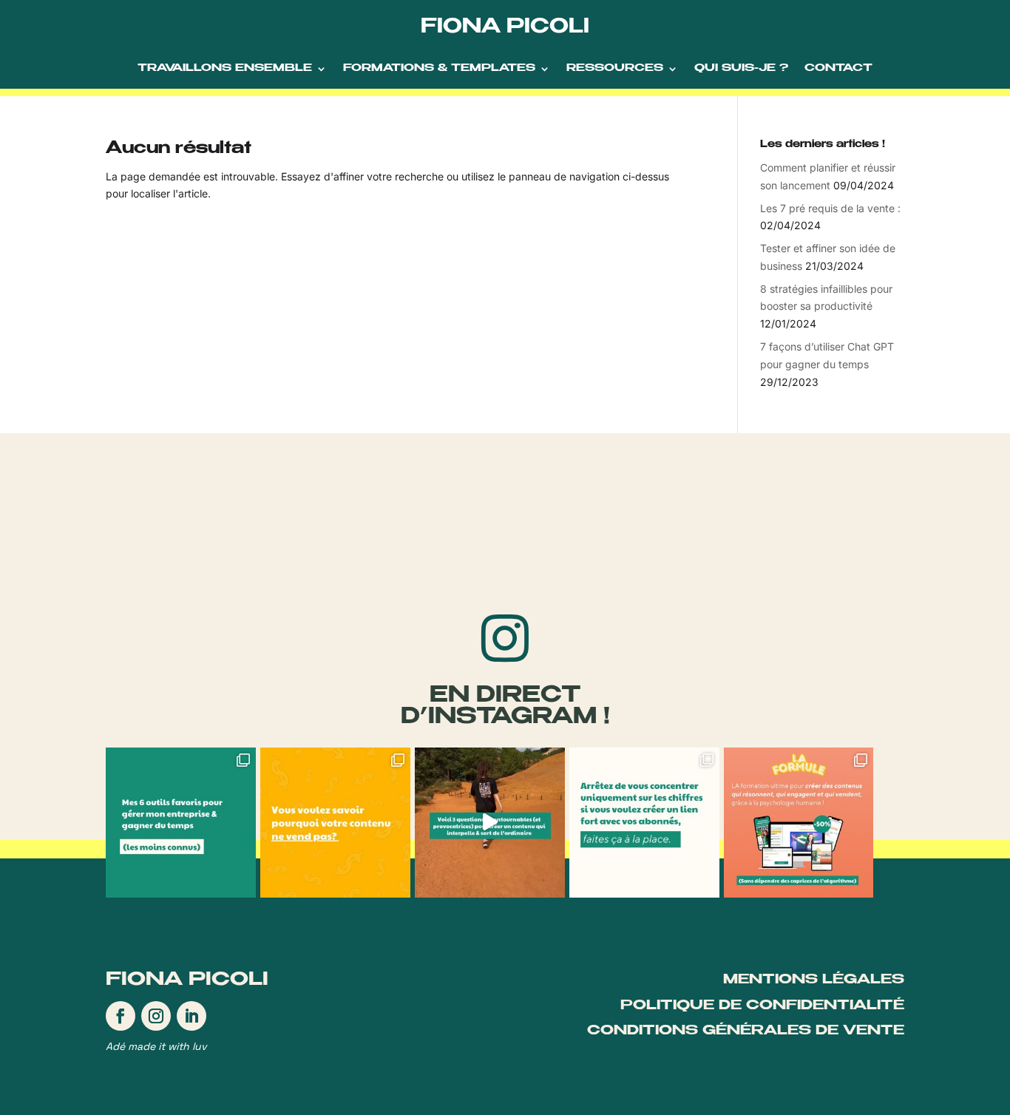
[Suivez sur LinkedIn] (191, 1016)
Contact (838, 69)
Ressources (614, 69)
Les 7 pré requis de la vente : (830, 208)
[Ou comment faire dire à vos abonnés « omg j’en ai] (335, 823)
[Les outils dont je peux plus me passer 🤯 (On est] (181, 823)
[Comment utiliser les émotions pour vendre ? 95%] (644, 823)
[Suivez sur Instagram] (156, 1016)
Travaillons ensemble (225, 69)
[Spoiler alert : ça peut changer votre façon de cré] (490, 823)
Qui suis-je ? (741, 69)
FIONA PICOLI (505, 28)
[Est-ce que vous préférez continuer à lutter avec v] (799, 823)
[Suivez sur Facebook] (120, 1016)
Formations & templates (439, 69)
